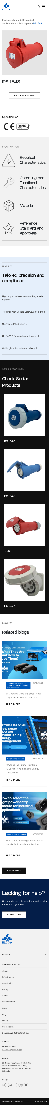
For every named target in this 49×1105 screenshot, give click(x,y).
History (5, 989)
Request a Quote (24, 95)
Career (5, 995)
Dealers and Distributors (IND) (15, 1033)
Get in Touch (7, 1027)
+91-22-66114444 (9, 1046)
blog (4, 1014)
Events (5, 1020)
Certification (7, 983)
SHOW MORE (14, 870)
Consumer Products (11, 964)
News (4, 1008)
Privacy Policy (8, 1001)
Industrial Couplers (21, 23)
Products (7, 20)
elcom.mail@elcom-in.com (12, 1050)
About (4, 971)
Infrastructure (8, 977)
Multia (44, 1101)
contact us (14, 914)
